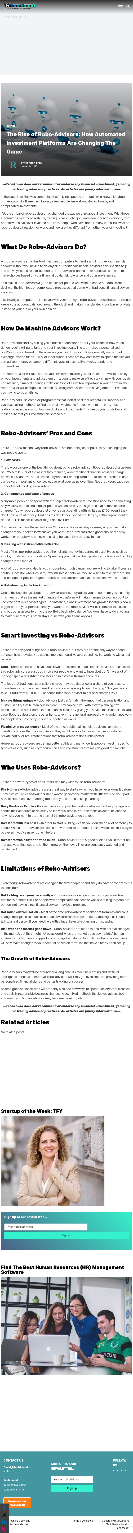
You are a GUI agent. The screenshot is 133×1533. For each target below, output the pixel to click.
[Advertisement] (66, 46)
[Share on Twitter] (4, 1514)
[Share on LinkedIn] (4, 1521)
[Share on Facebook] (4, 1507)
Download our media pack (17, 1503)
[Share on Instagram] (4, 1528)
